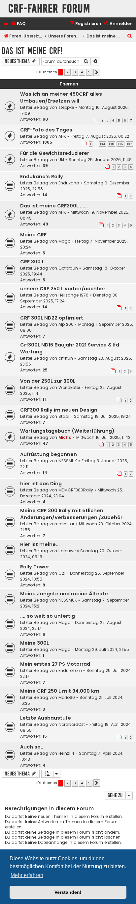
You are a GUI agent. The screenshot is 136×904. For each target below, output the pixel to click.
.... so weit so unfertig (47, 616)
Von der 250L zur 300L (47, 381)
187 (129, 144)
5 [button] (89, 72)
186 (120, 144)
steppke (66, 107)
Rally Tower (34, 566)
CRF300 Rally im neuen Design (58, 410)
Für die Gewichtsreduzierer (54, 153)
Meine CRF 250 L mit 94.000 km (59, 691)
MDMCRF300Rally (75, 490)
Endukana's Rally (41, 176)
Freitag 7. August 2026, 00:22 (100, 136)
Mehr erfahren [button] (27, 875)
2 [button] (67, 72)
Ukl (61, 159)
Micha (65, 437)
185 (111, 144)
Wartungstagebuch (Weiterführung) (67, 431)
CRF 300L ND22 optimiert (51, 318)
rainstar (66, 524)
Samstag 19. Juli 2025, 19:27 (102, 416)
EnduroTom (70, 670)
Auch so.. (31, 747)
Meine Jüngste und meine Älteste (64, 593)
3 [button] (75, 72)
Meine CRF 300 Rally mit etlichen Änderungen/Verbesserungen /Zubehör (71, 514)
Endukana (68, 183)
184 (102, 144)
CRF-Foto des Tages (46, 130)
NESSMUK (67, 461)
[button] (96, 72)
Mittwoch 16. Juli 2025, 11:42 (103, 437)
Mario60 (66, 697)
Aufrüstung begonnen (48, 454)
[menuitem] (18, 23)
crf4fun (65, 358)
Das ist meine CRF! (32, 51)
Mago (64, 241)
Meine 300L (34, 643)
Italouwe (67, 551)
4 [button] (82, 72)
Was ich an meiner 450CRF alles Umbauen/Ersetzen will (61, 97)
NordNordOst (71, 724)
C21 (61, 573)
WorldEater (69, 387)
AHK (62, 136)
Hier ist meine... (40, 544)
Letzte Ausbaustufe (45, 718)
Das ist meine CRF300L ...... (54, 205)
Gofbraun (68, 268)
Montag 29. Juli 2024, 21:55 (102, 649)
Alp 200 (66, 324)
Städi (63, 416)
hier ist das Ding (41, 483)
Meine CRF (33, 234)
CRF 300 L (32, 261)
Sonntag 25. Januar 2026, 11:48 (100, 159)
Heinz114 (66, 753)
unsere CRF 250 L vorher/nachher (62, 288)
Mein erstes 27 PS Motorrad (55, 664)
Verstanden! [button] (68, 892)
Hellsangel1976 (73, 295)
